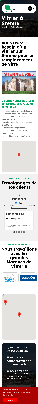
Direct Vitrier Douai (13, 374)
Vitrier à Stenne (17, 27)
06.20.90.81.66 (17, 351)
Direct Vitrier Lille (17, 376)
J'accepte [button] (10, 400)
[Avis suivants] (35, 220)
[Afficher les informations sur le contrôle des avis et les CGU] (34, 206)
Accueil (4, 27)
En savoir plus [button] (8, 395)
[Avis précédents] (2, 220)
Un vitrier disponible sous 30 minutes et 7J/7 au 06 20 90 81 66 (18, 103)
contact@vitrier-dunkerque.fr (19, 362)
